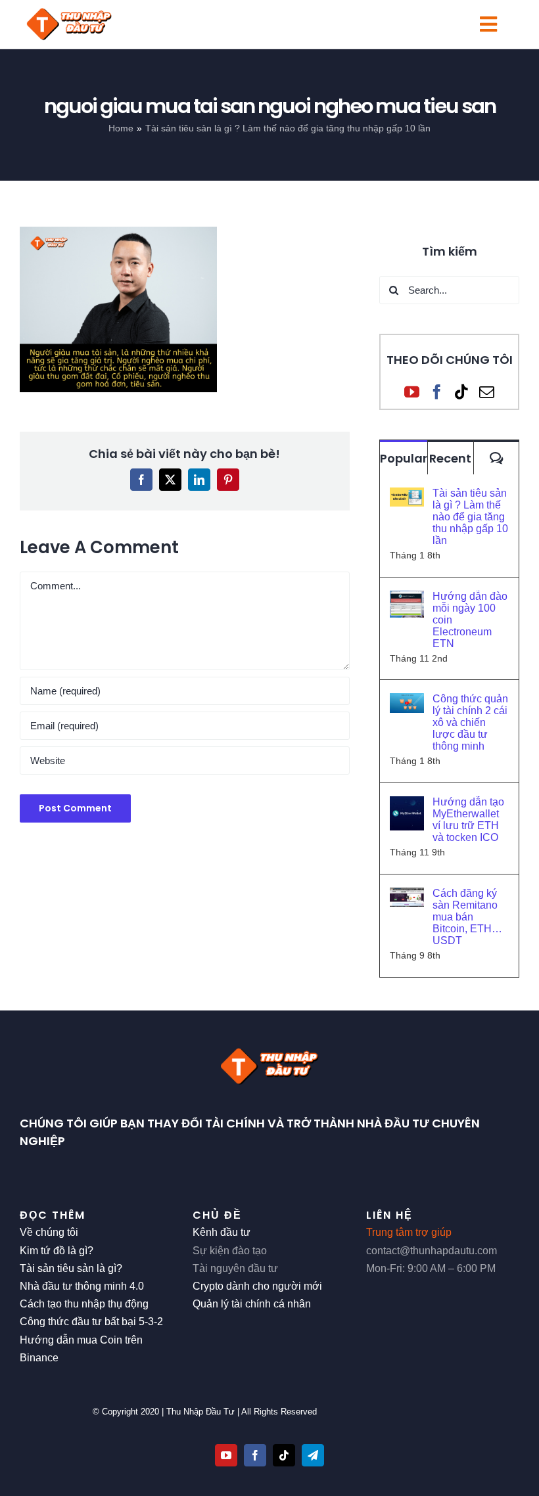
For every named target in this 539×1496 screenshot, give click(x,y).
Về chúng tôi (49, 1232)
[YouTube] (411, 391)
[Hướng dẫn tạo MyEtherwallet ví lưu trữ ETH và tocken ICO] (407, 805)
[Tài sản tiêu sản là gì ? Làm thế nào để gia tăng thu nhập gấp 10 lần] (407, 496)
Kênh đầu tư (221, 1232)
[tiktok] (284, 1455)
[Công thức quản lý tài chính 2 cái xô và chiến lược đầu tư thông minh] (407, 702)
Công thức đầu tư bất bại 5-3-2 (91, 1321)
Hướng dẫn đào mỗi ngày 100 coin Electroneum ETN (470, 620)
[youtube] (226, 1455)
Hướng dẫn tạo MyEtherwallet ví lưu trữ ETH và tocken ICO (468, 819)
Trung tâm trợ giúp (409, 1232)
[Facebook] (436, 391)
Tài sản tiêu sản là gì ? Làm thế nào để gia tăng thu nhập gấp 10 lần (470, 516)
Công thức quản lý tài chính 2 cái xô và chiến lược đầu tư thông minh (470, 722)
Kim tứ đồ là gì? (56, 1250)
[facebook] (255, 1455)
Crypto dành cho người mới (257, 1286)
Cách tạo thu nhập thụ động (84, 1303)
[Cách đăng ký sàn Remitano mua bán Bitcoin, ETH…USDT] (407, 896)
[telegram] (313, 1455)
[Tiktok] (461, 391)
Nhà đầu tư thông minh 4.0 (82, 1286)
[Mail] (486, 391)
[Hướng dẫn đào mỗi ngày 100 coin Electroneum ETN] (407, 599)
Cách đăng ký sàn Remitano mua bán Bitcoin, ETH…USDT (467, 917)
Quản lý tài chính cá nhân (252, 1303)
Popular (403, 458)
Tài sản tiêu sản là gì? (71, 1268)
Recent (450, 458)
